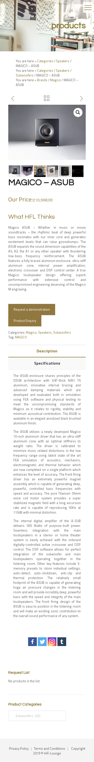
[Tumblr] (61, 641)
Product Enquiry (25, 320)
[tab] (47, 351)
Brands (42, 79)
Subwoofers (25, 75)
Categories (45, 60)
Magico (55, 79)
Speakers (62, 60)
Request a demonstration (32, 309)
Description (47, 351)
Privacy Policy (19, 748)
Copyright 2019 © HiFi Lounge (59, 751)
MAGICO (21, 337)
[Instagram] (52, 641)
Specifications (47, 363)
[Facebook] (32, 641)
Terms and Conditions (49, 748)
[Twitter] (42, 641)
